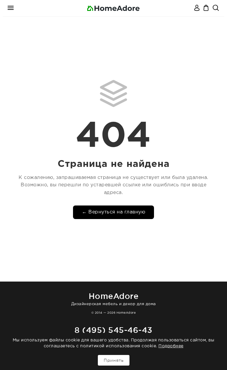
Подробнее (171, 346)
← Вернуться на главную (113, 212)
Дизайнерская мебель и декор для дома (113, 299)
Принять (114, 360)
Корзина (206, 8)
